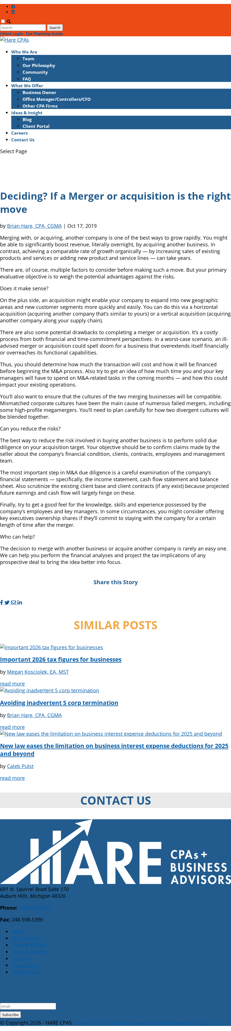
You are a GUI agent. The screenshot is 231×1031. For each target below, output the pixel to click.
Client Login (11, 33)
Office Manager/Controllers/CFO (57, 99)
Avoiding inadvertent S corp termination (59, 703)
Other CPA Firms (40, 106)
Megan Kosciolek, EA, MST (38, 671)
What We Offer (27, 85)
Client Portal (36, 126)
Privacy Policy (91, 1022)
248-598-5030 (34, 907)
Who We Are (24, 52)
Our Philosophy (39, 65)
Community (35, 72)
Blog (27, 119)
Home (18, 931)
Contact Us (22, 139)
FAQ (27, 79)
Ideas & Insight (27, 112)
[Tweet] (8, 602)
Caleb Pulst (20, 766)
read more (12, 683)
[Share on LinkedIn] (19, 602)
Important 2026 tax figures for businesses (60, 659)
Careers (19, 133)
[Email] (14, 602)
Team (28, 58)
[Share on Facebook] (2, 602)
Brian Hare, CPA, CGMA (34, 225)
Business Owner (39, 92)
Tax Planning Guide (44, 33)
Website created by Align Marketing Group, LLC (163, 1022)
